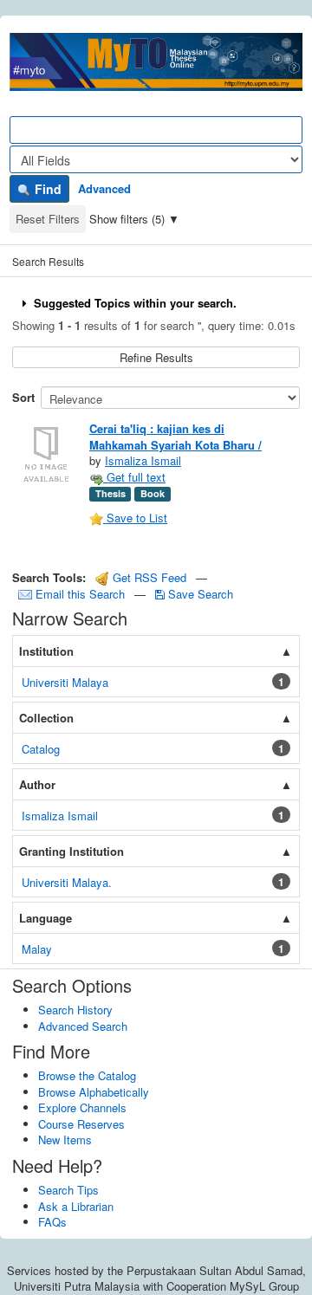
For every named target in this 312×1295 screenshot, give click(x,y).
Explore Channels (82, 1107)
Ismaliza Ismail (143, 460)
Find (46, 188)
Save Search (199, 594)
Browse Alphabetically (93, 1092)
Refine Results (156, 357)
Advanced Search (82, 1026)
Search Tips (68, 1190)
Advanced (104, 188)
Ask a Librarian (76, 1206)
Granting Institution (71, 851)
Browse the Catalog (87, 1075)
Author (37, 784)
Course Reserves (81, 1124)
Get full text (134, 477)
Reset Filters (48, 218)
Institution (46, 651)
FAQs (52, 1222)
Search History (75, 1009)
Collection (46, 717)
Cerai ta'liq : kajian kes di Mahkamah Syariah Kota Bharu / (175, 436)
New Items (65, 1139)
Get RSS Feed (147, 577)
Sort (23, 397)
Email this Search (80, 594)
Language (45, 918)
